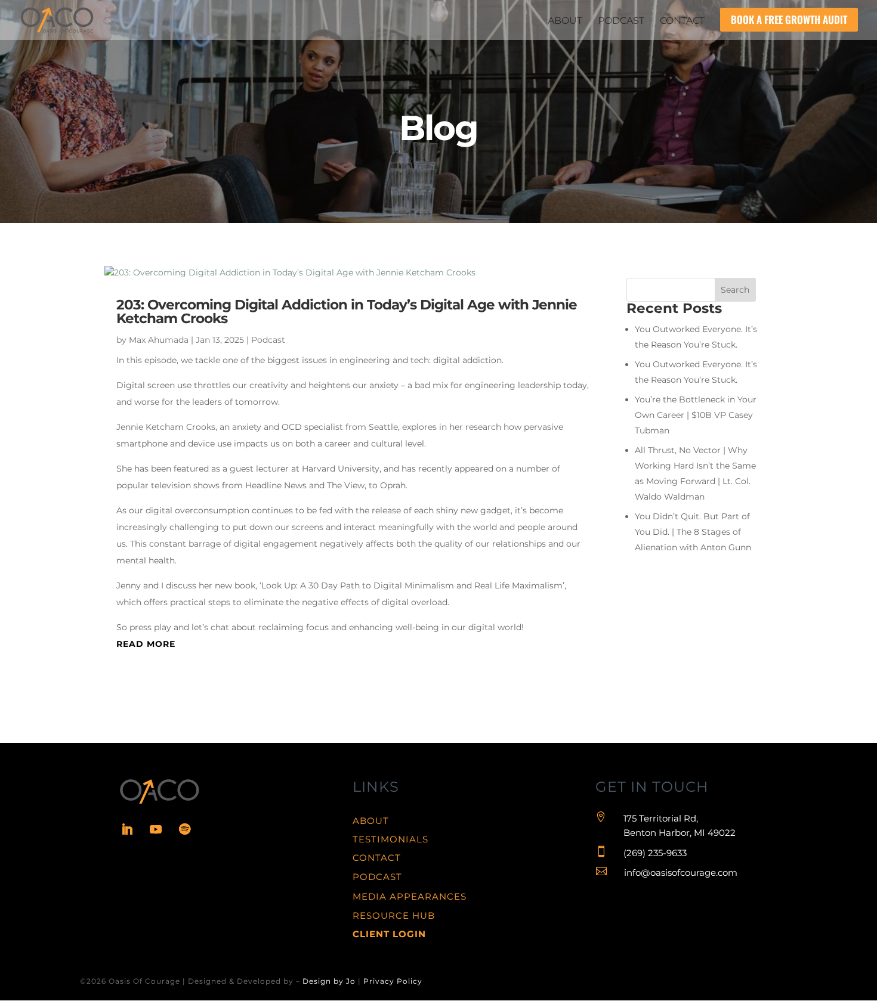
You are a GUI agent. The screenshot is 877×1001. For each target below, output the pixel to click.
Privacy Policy (392, 981)
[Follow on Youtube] (156, 829)
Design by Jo (329, 981)
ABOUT (371, 820)
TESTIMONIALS (390, 839)
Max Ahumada (159, 339)
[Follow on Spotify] (184, 829)
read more (145, 644)
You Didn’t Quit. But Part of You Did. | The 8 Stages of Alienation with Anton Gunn (693, 532)
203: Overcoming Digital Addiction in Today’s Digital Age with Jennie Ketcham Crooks (346, 311)
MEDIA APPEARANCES (410, 896)
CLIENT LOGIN (389, 934)
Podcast (268, 339)
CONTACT (377, 857)
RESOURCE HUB (394, 915)
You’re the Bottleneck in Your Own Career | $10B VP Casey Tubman (695, 415)
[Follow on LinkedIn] (127, 829)
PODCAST (377, 876)
